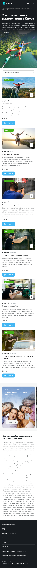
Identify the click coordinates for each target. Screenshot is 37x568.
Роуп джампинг (7, 104)
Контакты (5, 546)
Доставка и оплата (9, 533)
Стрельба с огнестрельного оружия (15, 255)
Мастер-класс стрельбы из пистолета (15, 205)
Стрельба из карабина (10, 306)
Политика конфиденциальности (14, 551)
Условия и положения (10, 538)
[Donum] (8, 3)
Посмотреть (12, 422)
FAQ (3, 529)
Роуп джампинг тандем (10, 154)
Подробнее (6, 32)
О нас (4, 542)
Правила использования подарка (14, 555)
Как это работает (8, 524)
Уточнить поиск (19, 563)
